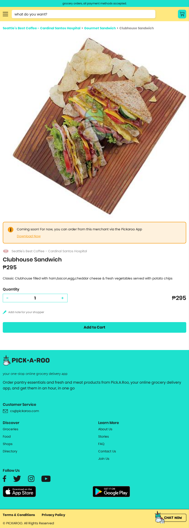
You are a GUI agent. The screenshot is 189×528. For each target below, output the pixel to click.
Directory (10, 451)
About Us (105, 429)
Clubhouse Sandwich (136, 28)
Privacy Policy (53, 515)
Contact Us (107, 451)
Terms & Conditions (19, 515)
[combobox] (83, 14)
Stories (103, 436)
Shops (7, 444)
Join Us (103, 458)
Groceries (10, 429)
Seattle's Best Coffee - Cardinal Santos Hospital (41, 28)
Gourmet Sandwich (100, 28)
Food (7, 436)
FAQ (101, 444)
